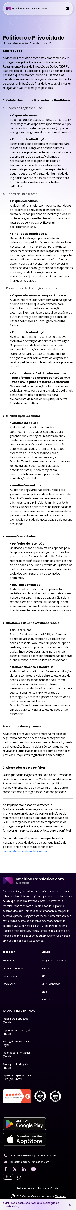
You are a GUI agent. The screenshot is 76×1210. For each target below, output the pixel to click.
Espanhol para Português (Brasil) (17, 1031)
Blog (44, 991)
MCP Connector (51, 984)
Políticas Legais (25, 1188)
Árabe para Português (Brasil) (15, 1065)
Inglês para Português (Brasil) (15, 1020)
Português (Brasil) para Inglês (16, 1043)
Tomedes (60, 1196)
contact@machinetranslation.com (29, 1162)
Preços (45, 968)
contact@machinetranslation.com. (25, 851)
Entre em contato (13, 968)
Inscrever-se (10, 984)
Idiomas (46, 999)
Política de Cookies (49, 1188)
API (43, 976)
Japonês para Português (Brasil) (16, 1054)
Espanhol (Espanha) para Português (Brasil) (17, 1077)
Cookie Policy (11, 1206)
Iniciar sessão (10, 976)
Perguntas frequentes (54, 960)
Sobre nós (8, 960)
